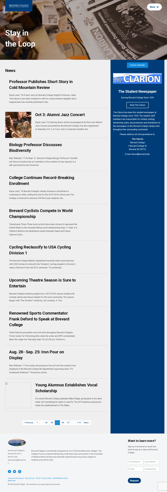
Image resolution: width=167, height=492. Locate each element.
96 (63, 422)
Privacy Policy (47, 478)
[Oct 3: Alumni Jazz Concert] (18, 125)
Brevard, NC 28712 (14, 454)
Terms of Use (29, 478)
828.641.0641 (13, 457)
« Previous (28, 422)
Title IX (38, 478)
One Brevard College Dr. (16, 451)
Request (134, 480)
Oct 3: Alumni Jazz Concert (60, 114)
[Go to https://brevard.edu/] (18, 5)
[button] (154, 7)
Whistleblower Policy (60, 478)
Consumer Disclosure (16, 478)
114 (79, 422)
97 (68, 422)
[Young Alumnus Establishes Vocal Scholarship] (18, 395)
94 (52, 422)
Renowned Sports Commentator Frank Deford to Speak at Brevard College (39, 319)
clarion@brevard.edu (140, 154)
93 (46, 422)
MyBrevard (12, 481)
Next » (87, 422)
